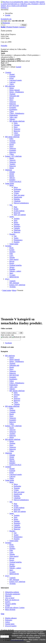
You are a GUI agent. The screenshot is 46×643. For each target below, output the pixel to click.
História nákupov (11, 618)
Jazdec (11, 217)
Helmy (11, 88)
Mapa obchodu (10, 609)
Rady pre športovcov (12, 600)
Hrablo (16, 209)
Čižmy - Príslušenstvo (16, 113)
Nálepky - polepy (15, 271)
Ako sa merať (9, 598)
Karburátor (17, 189)
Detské (11, 174)
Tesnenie (17, 191)
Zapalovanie (18, 197)
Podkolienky (13, 115)
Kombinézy (13, 109)
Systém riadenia (19, 211)
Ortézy (11, 84)
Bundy (11, 98)
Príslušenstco (18, 240)
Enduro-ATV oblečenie (17, 285)
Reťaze (11, 261)
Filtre (11, 254)
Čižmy (11, 111)
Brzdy (11, 248)
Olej (15, 236)
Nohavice (12, 102)
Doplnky (12, 234)
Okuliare (12, 94)
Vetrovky (12, 160)
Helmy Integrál (14, 90)
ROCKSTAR (14, 105)
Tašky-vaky (13, 117)
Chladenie (17, 201)
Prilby (16, 123)
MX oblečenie (10, 86)
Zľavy (7, 279)
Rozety (11, 263)
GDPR (7, 606)
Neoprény (17, 226)
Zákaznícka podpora (12, 592)
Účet (2, 614)
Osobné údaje (9, 624)
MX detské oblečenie (12, 137)
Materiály (8, 596)
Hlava (16, 187)
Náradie (12, 257)
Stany (11, 273)
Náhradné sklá (14, 96)
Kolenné (12, 76)
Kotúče (11, 250)
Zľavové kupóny (11, 626)
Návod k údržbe (10, 604)
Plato (15, 207)
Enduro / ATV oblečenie (13, 156)
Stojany (12, 267)
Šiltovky (12, 178)
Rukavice (12, 104)
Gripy (11, 255)
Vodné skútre (9, 183)
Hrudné (12, 74)
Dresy (11, 100)
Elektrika (17, 199)
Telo (10, 205)
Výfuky (16, 193)
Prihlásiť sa (4, 8)
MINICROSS (14, 277)
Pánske (11, 176)
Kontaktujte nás (6, 19)
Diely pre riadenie (20, 215)
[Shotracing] (5, 23)
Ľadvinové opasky (15, 80)
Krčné (11, 78)
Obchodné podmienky (12, 594)
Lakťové (12, 82)
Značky (7, 602)
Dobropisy (8, 620)
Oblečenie (8, 170)
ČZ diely (12, 275)
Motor (11, 185)
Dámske (12, 172)
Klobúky (12, 179)
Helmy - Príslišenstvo (16, 92)
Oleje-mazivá (13, 259)
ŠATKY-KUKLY (15, 181)
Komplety (12, 107)
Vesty (15, 220)
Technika (8, 246)
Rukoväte (17, 213)
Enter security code (7, 335)
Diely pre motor (19, 195)
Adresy (7, 622)
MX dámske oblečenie (17, 121)
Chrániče (8, 72)
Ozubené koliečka (15, 265)
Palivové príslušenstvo (21, 203)
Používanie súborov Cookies (14, 607)
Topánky (12, 164)
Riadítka (12, 269)
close (4, 636)
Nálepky (12, 119)
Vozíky (16, 238)
